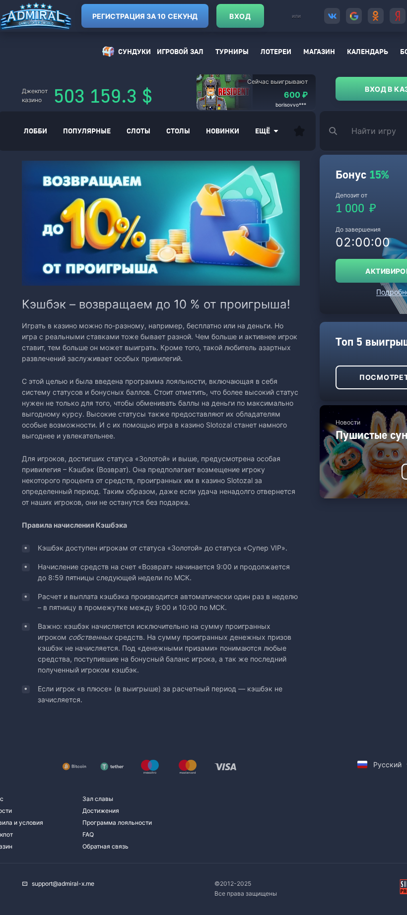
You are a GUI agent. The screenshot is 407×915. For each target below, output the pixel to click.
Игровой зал (180, 51)
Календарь (367, 51)
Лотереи (276, 51)
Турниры (232, 51)
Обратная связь (105, 846)
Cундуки (134, 51)
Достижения (100, 810)
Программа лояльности (117, 822)
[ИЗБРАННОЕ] (299, 131)
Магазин (319, 51)
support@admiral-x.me (63, 883)
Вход (240, 16)
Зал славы (97, 798)
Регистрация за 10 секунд (145, 16)
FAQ (88, 834)
